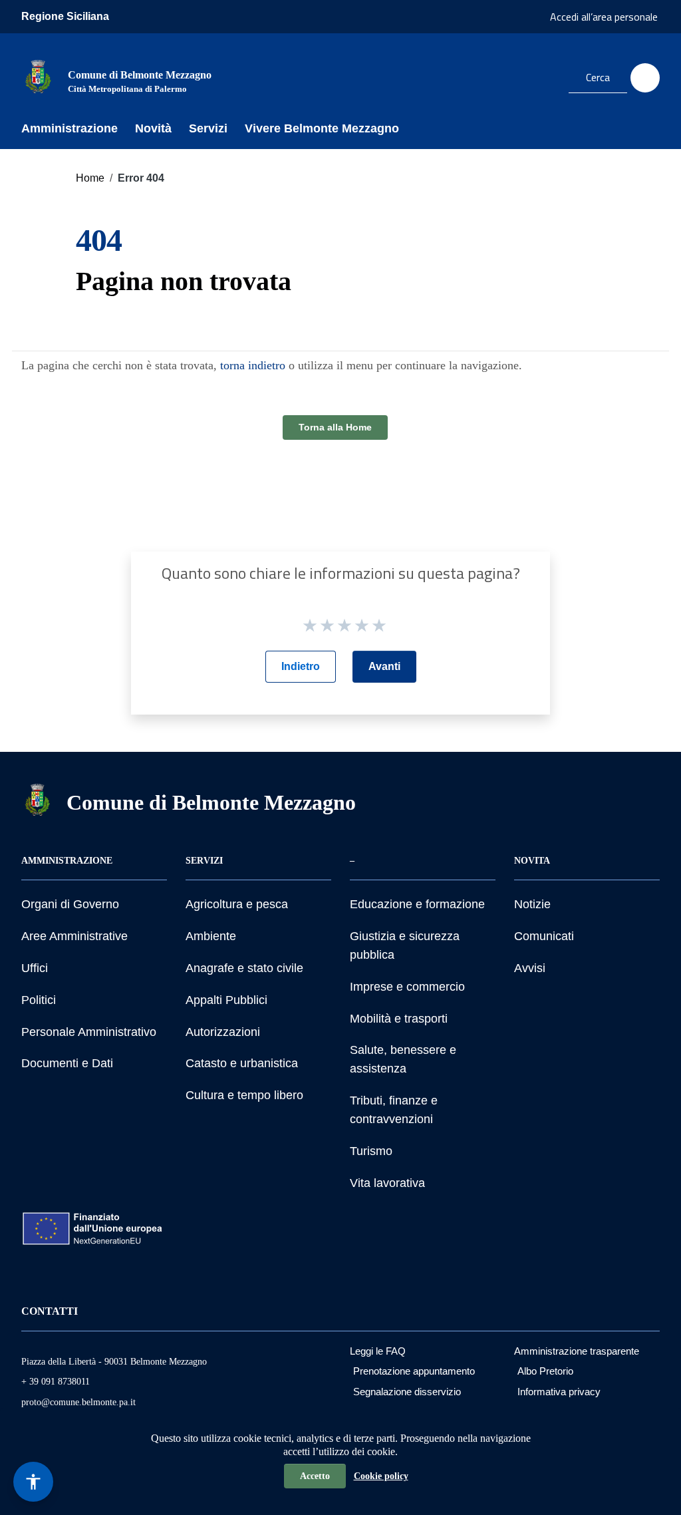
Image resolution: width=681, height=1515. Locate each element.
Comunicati (544, 936)
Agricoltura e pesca (237, 904)
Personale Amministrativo (88, 1032)
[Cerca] (645, 77)
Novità (153, 128)
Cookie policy (381, 1476)
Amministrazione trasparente (576, 1351)
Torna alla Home (335, 427)
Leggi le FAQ (378, 1351)
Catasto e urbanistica (242, 1063)
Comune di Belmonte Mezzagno (211, 802)
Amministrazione (69, 128)
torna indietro (252, 365)
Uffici (34, 968)
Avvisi (529, 968)
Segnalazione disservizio (407, 1391)
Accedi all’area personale (604, 17)
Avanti (384, 666)
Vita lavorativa (387, 1183)
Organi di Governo (70, 904)
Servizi (208, 128)
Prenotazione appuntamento (414, 1371)
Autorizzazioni (223, 1032)
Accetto (315, 1476)
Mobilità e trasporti (399, 1018)
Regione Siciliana (65, 16)
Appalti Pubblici (226, 1000)
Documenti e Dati (67, 1063)
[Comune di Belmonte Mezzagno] (38, 76)
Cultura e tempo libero (244, 1095)
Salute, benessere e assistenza (403, 1059)
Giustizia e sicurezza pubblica (405, 945)
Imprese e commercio (407, 986)
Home (90, 178)
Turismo (371, 1151)
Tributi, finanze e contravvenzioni (394, 1110)
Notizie (532, 904)
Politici (38, 1000)
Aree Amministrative (74, 936)
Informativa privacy (559, 1391)
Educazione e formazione (417, 904)
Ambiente (211, 936)
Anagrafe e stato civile (244, 968)
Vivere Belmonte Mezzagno (322, 128)
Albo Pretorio (545, 1371)
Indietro (300, 666)
